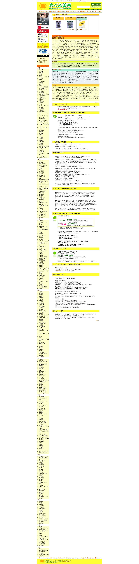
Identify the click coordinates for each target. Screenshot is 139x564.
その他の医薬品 (58, 58)
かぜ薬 (94, 46)
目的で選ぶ (53, 11)
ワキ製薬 (41, 553)
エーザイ (41, 128)
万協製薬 (41, 406)
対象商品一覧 (43, 53)
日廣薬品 (41, 368)
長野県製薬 (41, 367)
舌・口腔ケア (59, 90)
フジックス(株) (42, 422)
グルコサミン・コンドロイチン (86, 79)
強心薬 (67, 44)
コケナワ (41, 207)
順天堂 (40, 272)
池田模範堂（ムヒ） (44, 92)
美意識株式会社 (43, 414)
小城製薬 (41, 210)
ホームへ (97, 11)
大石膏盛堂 (41, 130)
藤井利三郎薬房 (43, 421)
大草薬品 (41, 133)
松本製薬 (41, 463)
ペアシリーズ (80, 41)
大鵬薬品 (41, 294)
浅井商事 (41, 72)
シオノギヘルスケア (44, 240)
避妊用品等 (58, 66)
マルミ (40, 467)
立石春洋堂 (41, 303)
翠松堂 (40, 274)
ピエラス (41, 415)
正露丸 (94, 49)
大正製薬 (41, 293)
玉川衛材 (41, 307)
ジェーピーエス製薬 (44, 268)
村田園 (40, 480)
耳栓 (76, 95)
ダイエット (64, 81)
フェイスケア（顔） (89, 90)
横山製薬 (41, 523)
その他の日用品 (61, 99)
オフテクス (41, 150)
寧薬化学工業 (42, 387)
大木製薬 (41, 131)
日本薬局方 (57, 54)
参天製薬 (41, 233)
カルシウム (59, 44)
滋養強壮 (94, 43)
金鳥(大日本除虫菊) (44, 188)
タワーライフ (42, 312)
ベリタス (41, 439)
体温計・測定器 (73, 65)
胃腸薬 (68, 49)
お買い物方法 (61, 11)
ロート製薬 (41, 545)
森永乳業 (41, 495)
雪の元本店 (41, 514)
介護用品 (57, 96)
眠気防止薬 (81, 46)
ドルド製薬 (41, 356)
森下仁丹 (41, 492)
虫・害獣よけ (84, 98)
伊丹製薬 (41, 97)
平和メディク (42, 434)
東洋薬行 (41, 348)
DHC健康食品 (62, 73)
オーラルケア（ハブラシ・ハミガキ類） (78, 89)
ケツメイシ (58, 29)
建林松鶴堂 (41, 304)
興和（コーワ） (43, 204)
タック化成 (41, 302)
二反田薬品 (41, 378)
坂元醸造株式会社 (43, 226)
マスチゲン (58, 43)
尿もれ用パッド (63, 96)
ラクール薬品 (42, 529)
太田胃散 (41, 137)
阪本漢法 (41, 225)
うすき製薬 (41, 108)
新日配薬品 (41, 263)
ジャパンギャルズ (43, 269)
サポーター (83, 63)
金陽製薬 (41, 189)
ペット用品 (91, 98)
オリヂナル (41, 151)
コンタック (83, 40)
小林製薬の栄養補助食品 (80, 71)
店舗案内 (83, 11)
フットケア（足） (93, 93)
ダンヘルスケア (43, 322)
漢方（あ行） (76, 55)
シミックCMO (42, 249)
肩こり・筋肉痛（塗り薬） (63, 52)
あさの (40, 75)
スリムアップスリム (93, 76)
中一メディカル (43, 361)
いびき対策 (63, 95)
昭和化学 (41, 253)
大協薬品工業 (42, 316)
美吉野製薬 (41, 478)
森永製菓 (41, 493)
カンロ (40, 169)
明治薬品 (41, 485)
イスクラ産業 (42, 95)
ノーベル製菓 (42, 393)
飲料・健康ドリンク (73, 79)
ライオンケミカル (43, 528)
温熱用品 (90, 96)
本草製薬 (41, 447)
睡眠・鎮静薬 (74, 46)
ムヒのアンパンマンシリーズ (69, 43)
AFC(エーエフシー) (43, 127)
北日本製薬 (41, 171)
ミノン (89, 87)
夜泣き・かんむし (74, 44)
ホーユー (41, 450)
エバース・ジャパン (44, 121)
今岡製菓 (41, 102)
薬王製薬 (41, 501)
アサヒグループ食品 (44, 77)
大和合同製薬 (42, 508)
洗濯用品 (85, 96)
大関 (40, 136)
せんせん (41, 285)
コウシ (40, 201)
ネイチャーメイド (70, 73)
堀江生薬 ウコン (82, 29)
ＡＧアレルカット (66, 40)
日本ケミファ (42, 381)
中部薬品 (41, 325)
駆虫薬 (90, 49)
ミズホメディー (43, 473)
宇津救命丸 (41, 110)
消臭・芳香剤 (59, 98)
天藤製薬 (41, 82)
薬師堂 (40, 503)
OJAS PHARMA (42, 147)
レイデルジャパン (43, 539)
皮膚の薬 (72, 51)
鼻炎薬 (56, 49)
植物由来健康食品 (77, 78)
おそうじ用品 (71, 96)
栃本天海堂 (41, 352)
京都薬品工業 (42, 175)
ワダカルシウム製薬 (44, 554)
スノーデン (41, 276)
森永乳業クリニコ (43, 496)
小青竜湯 (71, 54)
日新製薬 (41, 373)
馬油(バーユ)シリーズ (73, 87)
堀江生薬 (41, 445)
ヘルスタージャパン (44, 438)
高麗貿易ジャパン (43, 202)
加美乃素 (68, 92)
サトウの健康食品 (91, 71)
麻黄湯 (89, 54)
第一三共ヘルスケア (44, 315)
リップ (75, 90)
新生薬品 (41, 262)
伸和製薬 (41, 265)
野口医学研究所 (79, 73)
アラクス (41, 85)
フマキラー (41, 424)
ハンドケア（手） (84, 93)
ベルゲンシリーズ (88, 41)
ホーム (58, 14)
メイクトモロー (43, 482)
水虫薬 (76, 51)
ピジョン (41, 416)
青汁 (58, 79)
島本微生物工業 (43, 246)
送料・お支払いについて (73, 11)
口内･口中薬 (86, 47)
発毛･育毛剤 (66, 51)
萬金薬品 (41, 469)
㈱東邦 (40, 345)
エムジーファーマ (43, 123)
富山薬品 (41, 355)
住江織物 (41, 278)
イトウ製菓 (41, 101)
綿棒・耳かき (70, 95)
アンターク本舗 (43, 90)
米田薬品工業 (42, 215)
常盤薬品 (41, 350)
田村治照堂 (41, 309)
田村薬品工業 (42, 310)
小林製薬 (41, 212)
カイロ (54, 95)
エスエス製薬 (42, 118)
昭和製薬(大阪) (42, 258)
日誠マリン (41, 375)
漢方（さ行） (91, 55)
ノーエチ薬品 (42, 391)
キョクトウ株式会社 (44, 179)
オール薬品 (41, 156)
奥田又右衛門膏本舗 (44, 146)
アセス (90, 89)
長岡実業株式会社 (43, 364)
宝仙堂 (40, 442)
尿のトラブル (59, 51)
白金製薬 (41, 259)
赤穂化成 (41, 71)
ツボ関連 (61, 65)
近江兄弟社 (41, 141)
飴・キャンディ (64, 79)
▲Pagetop (97, 32)
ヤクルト (41, 504)
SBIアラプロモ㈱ (43, 120)
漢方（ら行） (90, 57)
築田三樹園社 (42, 326)
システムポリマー (43, 242)
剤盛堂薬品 (41, 239)
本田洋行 (41, 448)
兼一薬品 (41, 162)
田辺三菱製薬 (42, 306)
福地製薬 (41, 419)
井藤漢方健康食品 (69, 71)
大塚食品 (41, 139)
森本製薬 (41, 498)
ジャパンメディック (44, 271)
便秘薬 (77, 49)
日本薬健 (41, 386)
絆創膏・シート (66, 63)
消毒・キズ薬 (91, 52)
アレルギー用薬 (62, 49)
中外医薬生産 (42, 323)
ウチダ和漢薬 (42, 111)
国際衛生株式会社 (43, 205)
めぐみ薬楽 (57, 6)
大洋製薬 (41, 297)
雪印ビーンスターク (44, 513)
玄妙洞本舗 (41, 198)
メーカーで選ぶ (44, 11)
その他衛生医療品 (75, 66)
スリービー (41, 279)
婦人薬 (62, 54)
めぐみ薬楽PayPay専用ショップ (43, 31)
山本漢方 (41, 510)
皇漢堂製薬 (41, 199)
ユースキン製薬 (43, 520)
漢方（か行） (84, 55)
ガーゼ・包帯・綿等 (57, 63)
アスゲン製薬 (42, 81)
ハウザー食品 (42, 396)
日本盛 (40, 383)
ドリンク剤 (88, 43)
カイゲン (41, 161)
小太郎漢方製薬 (43, 211)
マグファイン (42, 460)
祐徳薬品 (41, 511)
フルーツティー (43, 425)
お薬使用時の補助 (66, 66)
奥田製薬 (41, 144)
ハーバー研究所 (43, 405)
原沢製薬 (41, 403)
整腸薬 (73, 49)
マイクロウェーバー (44, 456)
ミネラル (64, 82)
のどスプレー (68, 47)
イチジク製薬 (42, 98)
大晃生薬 (41, 319)
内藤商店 (41, 360)
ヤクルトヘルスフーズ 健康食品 (77, 74)
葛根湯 (66, 54)
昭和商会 (41, 255)
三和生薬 (41, 238)
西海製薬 (41, 220)
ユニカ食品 (41, 517)
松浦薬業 (41, 462)
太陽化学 (41, 296)
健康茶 (96, 79)
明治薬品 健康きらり (64, 74)
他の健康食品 (70, 82)
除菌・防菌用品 (66, 98)
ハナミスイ (41, 402)
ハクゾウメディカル (44, 401)
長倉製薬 (41, 365)
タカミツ (41, 299)
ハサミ (94, 95)
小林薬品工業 (42, 214)
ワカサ (40, 548)
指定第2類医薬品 (43, 60)
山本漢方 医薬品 (80, 43)
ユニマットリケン (43, 518)
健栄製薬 (41, 195)
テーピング (90, 63)
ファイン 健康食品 (88, 73)
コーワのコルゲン (75, 40)
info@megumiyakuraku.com (66, 561)
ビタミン (81, 81)
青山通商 (41, 69)
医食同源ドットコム (44, 94)
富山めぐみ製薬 (43, 353)
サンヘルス (41, 236)
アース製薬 (41, 91)
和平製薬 (41, 556)
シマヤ (40, 248)
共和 (40, 178)
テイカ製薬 (41, 329)
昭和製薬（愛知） (43, 256)
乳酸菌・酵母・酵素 (73, 81)
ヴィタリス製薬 (43, 157)
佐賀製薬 (41, 227)
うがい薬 (62, 47)
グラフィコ (41, 192)
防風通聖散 (83, 54)
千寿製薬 (41, 284)
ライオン (41, 526)
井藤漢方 (41, 100)
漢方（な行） (61, 57)
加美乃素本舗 (42, 163)
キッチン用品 (79, 96)
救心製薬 (41, 174)
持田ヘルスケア (43, 489)
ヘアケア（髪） (75, 92)
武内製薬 (41, 300)
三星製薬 (41, 475)
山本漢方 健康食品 (71, 76)
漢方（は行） (68, 57)
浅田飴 (40, 74)
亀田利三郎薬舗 (43, 165)
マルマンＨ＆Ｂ (43, 466)
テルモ (40, 336)
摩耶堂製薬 (41, 465)
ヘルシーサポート (43, 435)
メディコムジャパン (44, 486)
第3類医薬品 (42, 62)
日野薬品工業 (42, 409)
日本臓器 (41, 384)
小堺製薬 (41, 208)
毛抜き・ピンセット (87, 95)
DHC (40, 338)
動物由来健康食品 (87, 78)
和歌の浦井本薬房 (43, 550)
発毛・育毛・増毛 (61, 92)
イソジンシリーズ (56, 40)
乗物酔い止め (88, 46)
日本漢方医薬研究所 (44, 380)
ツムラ (40, 327)
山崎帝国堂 (41, 507)
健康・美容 (55, 81)
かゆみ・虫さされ (83, 51)
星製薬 (40, 444)
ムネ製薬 (41, 479)
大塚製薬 (41, 140)
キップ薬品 (41, 172)
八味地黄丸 (77, 54)
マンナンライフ (43, 472)
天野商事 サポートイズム (58, 71)
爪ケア (79, 95)
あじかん (41, 78)
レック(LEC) (42, 544)
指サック (73, 63)
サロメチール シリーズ (70, 41)
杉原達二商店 (42, 275)
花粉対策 (54, 87)
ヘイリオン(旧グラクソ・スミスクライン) (44, 431)
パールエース (42, 408)
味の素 (40, 79)
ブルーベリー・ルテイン (90, 81)
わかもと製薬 (42, 551)
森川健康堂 (41, 491)
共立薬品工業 (42, 176)
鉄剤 (64, 44)
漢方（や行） (83, 57)
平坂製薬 (41, 412)
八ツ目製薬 (41, 505)
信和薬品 (41, 266)
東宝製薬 (41, 346)
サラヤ (40, 232)
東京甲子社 (42, 342)
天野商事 (41, 84)
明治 (40, 483)
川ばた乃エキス (43, 166)
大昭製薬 (41, 320)
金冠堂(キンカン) (43, 187)
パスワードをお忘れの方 (60, 104)
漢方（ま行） (75, 57)
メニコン (41, 488)
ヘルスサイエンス (43, 437)
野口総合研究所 (43, 390)
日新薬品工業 (42, 374)
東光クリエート (43, 343)
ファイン (41, 418)
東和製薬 (41, 349)
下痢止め (85, 49)
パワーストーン (83, 87)
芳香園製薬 (41, 441)
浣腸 (81, 49)
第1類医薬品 (42, 58)
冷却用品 (66, 65)
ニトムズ (41, 377)
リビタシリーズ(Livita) (82, 76)
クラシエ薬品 (42, 191)
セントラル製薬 (43, 287)
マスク (78, 63)
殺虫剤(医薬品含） (75, 98)
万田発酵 (41, 470)
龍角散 (40, 533)
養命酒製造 (41, 521)
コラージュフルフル (62, 87)
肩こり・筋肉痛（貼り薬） (76, 52)
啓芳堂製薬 (41, 194)
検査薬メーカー (43, 197)
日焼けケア (81, 90)
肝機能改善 (82, 44)
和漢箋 (58, 55)
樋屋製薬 (41, 411)
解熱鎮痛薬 (67, 46)
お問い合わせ (90, 11)
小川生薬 (41, 143)
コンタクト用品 (81, 65)
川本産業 (41, 168)
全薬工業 (41, 288)
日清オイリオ (42, 371)
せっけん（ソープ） (61, 93)
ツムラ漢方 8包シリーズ (66, 55)
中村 (40, 363)
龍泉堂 (40, 535)
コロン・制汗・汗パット (73, 93)
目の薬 (85, 52)
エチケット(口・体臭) (68, 90)
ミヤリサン (41, 476)
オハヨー (41, 148)
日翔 (40, 370)
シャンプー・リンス (84, 92)
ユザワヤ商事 (42, 516)
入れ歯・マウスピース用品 (62, 89)
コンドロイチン (90, 44)
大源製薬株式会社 (43, 317)
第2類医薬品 (42, 61)
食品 (60, 81)
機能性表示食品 (68, 78)
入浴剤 (58, 95)
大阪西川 (41, 134)
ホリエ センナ (70, 29)
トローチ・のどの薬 (77, 47)
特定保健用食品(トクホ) (57, 78)
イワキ (40, 104)
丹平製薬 (41, 313)
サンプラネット (43, 235)
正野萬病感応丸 (91, 40)
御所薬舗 (41, 217)
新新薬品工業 (42, 261)
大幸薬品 (41, 291)
